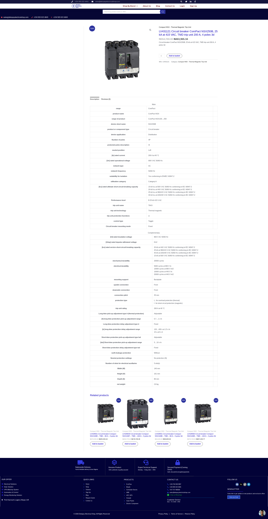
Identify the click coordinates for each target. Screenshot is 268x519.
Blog (158, 6)
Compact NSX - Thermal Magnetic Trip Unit (175, 27)
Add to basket (174, 56)
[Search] (162, 12)
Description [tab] (94, 99)
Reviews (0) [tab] (105, 99)
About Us (147, 6)
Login (182, 6)
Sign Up (193, 6)
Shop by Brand (129, 6)
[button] (150, 30)
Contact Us (170, 6)
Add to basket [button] (97, 444)
